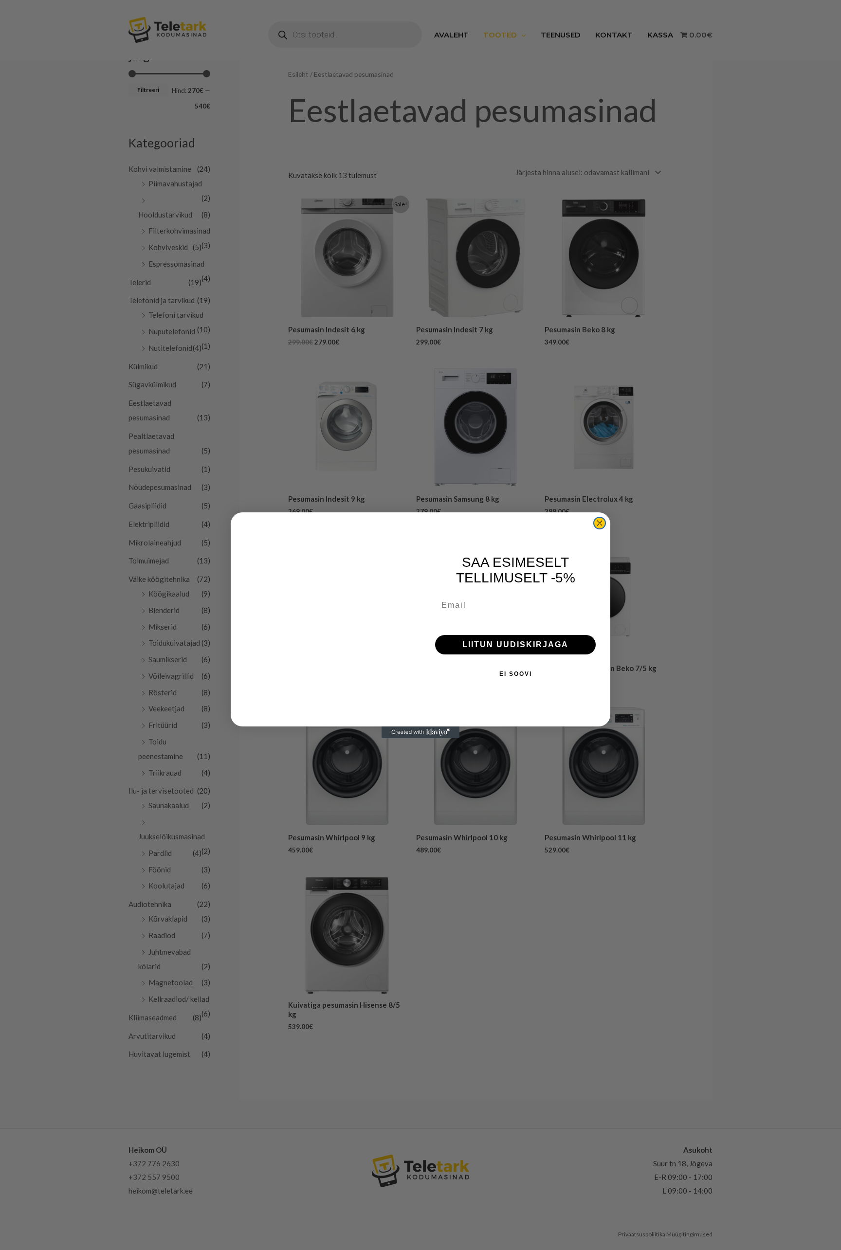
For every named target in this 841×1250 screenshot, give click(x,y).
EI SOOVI (515, 673)
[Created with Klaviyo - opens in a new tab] (420, 732)
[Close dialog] (599, 523)
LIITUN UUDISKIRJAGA (515, 644)
